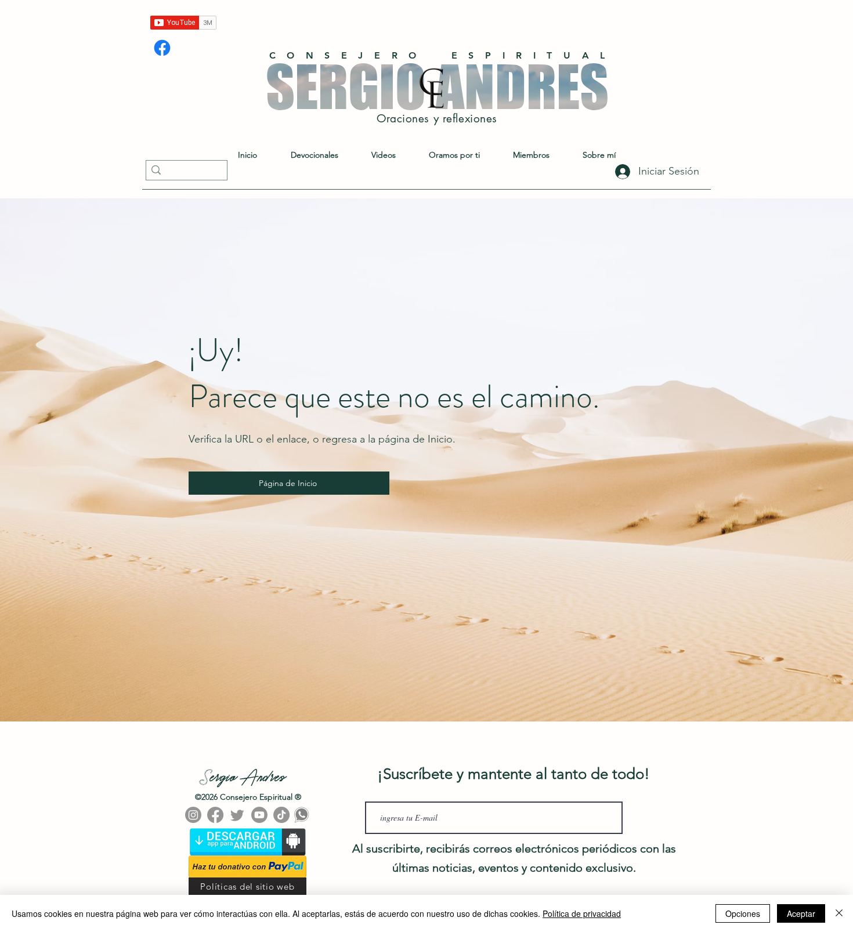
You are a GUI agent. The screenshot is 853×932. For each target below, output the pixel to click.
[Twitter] (237, 815)
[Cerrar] (839, 913)
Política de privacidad (582, 913)
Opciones (742, 913)
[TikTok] (281, 815)
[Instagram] (193, 815)
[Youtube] (259, 815)
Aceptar (801, 913)
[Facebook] (162, 48)
